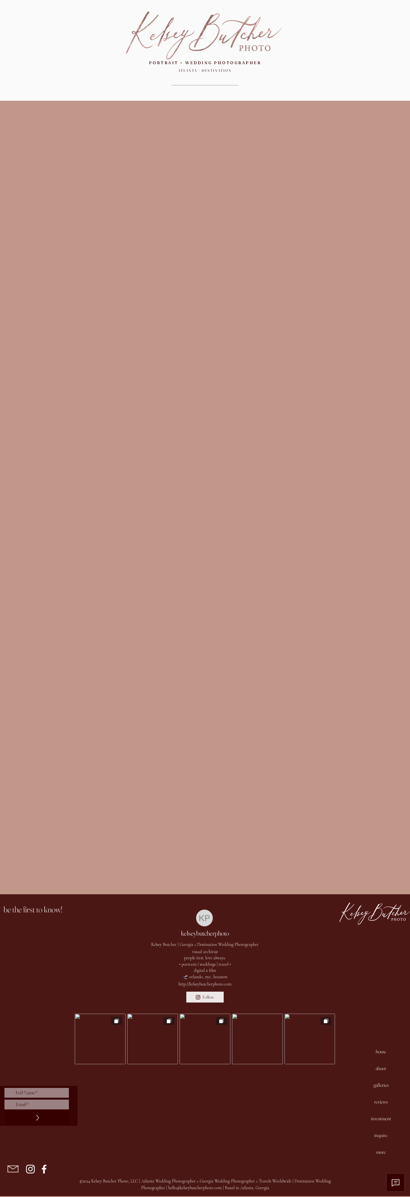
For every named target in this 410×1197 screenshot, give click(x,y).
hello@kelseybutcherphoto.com (195, 1188)
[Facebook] (44, 1169)
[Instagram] (30, 1169)
